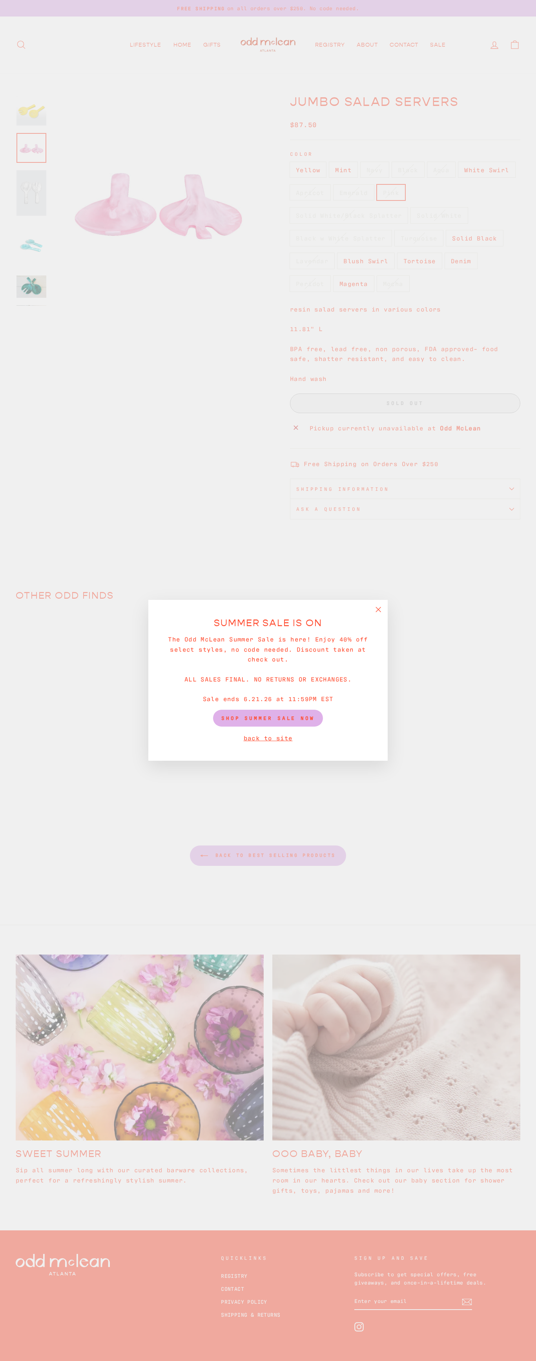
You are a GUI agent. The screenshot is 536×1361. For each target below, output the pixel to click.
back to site (268, 737)
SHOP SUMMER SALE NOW (268, 718)
